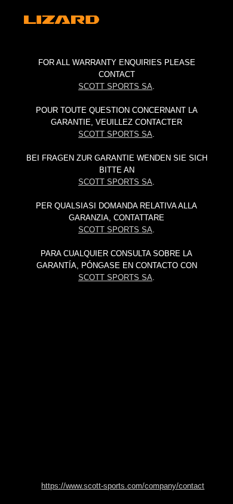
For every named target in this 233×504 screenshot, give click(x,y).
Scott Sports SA (115, 86)
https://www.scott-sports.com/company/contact (122, 485)
